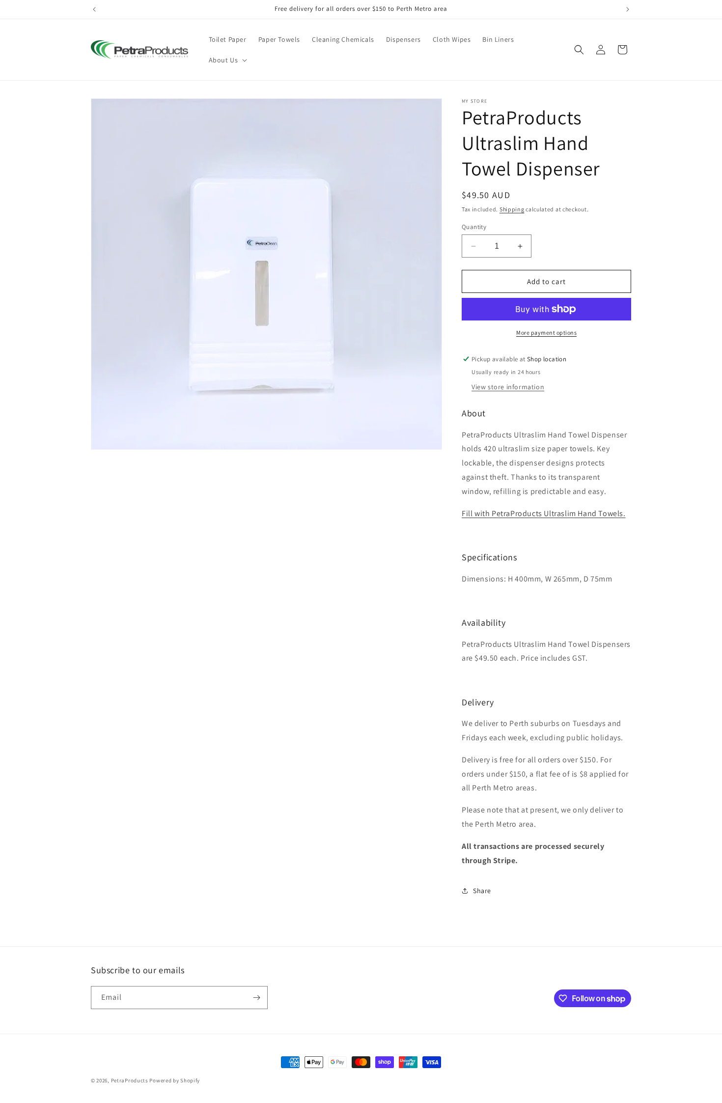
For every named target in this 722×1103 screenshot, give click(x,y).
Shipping (512, 209)
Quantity (474, 227)
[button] (227, 60)
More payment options (546, 332)
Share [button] (482, 890)
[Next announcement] (628, 9)
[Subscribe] (256, 997)
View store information (508, 386)
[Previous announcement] (94, 9)
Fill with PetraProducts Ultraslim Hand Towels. (544, 513)
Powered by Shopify (174, 1080)
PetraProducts (129, 1080)
